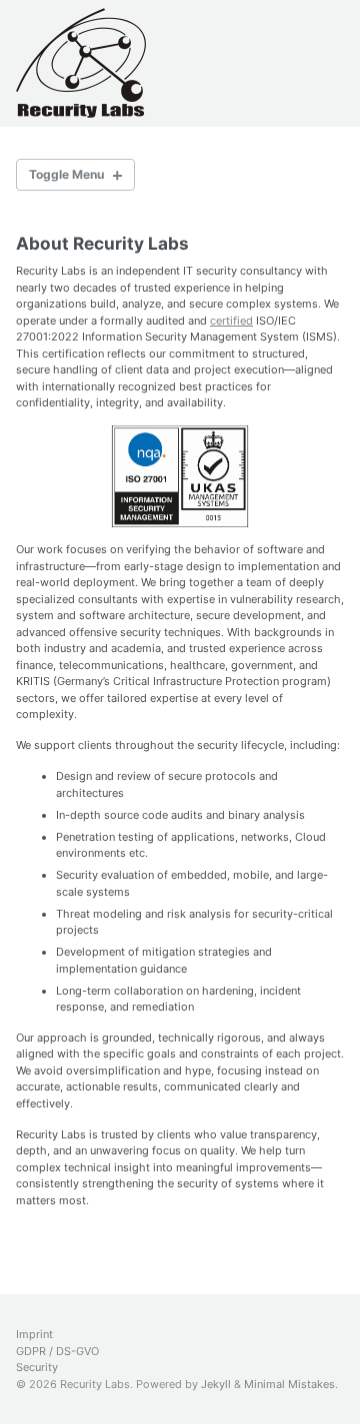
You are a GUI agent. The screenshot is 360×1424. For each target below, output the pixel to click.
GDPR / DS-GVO (57, 1351)
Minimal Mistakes (289, 1384)
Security (37, 1367)
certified (231, 321)
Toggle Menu (66, 174)
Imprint (34, 1334)
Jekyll (216, 1384)
